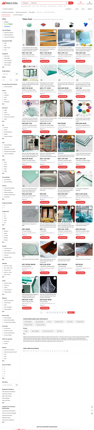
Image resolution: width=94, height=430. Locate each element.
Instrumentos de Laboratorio (8, 410)
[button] (90, 25)
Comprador (68, 9)
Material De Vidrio (28, 324)
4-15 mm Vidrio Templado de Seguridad (82, 189)
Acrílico (37, 6)
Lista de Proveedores (18, 14)
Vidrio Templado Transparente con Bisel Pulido (47, 189)
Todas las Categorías (8, 9)
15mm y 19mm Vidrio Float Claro (65, 118)
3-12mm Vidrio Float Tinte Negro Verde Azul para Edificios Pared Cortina (83, 119)
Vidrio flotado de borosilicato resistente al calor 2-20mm (64, 259)
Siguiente (70, 312)
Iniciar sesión (90, 4)
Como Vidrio (70, 321)
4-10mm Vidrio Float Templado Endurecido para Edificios (83, 224)
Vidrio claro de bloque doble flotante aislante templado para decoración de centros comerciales (48, 296)
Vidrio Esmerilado (39, 321)
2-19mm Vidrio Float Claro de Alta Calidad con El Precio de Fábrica (83, 154)
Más (24, 333)
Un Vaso (49, 321)
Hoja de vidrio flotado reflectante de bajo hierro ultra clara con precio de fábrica (66, 84)
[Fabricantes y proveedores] (9, 3)
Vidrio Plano (60, 6)
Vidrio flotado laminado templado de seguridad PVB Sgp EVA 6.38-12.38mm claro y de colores (30, 296)
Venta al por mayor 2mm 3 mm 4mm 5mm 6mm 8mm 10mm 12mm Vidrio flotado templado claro (66, 155)
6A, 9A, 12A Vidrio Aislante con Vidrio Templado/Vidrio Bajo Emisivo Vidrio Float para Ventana (30, 84)
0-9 (24, 351)
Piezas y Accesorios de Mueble (9, 413)
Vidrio (33, 6)
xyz (67, 351)
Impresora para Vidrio (7, 415)
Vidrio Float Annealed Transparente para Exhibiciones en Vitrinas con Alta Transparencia (48, 49)
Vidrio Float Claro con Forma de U (83, 259)
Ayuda (76, 9)
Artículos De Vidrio (59, 321)
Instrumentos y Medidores (8, 420)
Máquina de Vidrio (6, 417)
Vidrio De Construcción (52, 6)
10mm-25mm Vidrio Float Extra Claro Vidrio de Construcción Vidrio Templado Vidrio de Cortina (48, 119)
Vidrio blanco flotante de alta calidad (30, 259)
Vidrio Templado (43, 6)
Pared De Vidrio (79, 321)
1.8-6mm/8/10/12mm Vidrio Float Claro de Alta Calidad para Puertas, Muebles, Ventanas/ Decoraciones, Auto (30, 119)
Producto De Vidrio (40, 324)
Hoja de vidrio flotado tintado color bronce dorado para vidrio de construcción (48, 260)
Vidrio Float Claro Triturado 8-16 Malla (29, 224)
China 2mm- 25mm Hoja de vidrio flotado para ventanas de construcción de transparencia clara (48, 155)
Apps (83, 9)
